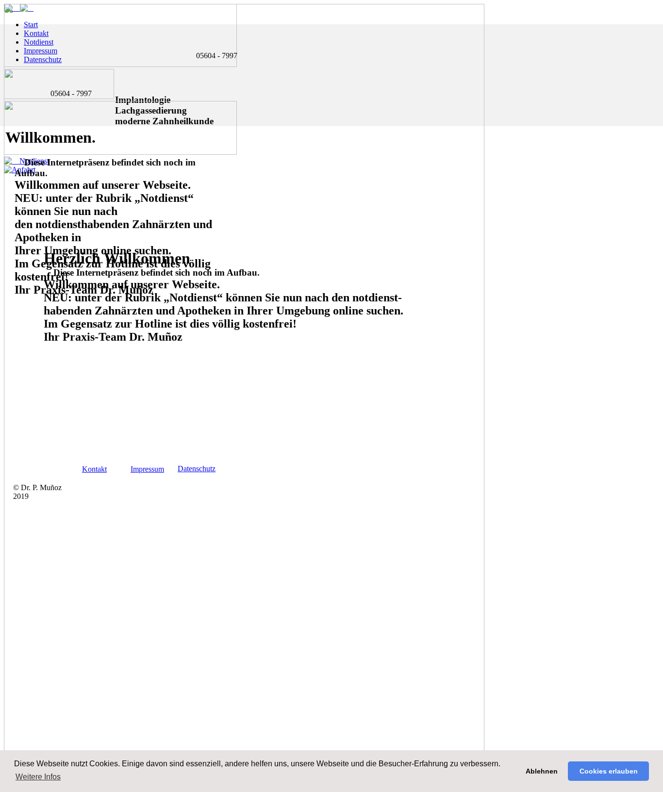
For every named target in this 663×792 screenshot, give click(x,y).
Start (31, 24)
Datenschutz (43, 59)
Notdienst (38, 42)
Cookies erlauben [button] (609, 771)
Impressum (147, 469)
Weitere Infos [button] (38, 777)
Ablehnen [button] (542, 771)
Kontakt (94, 469)
